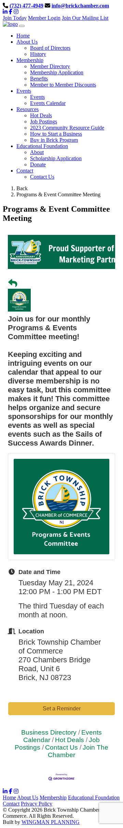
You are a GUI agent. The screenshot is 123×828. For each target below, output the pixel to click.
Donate (38, 164)
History (38, 54)
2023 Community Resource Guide (67, 128)
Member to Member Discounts (63, 85)
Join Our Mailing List (85, 18)
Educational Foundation (94, 797)
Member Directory (50, 66)
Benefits (39, 78)
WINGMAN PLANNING (51, 822)
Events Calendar (48, 103)
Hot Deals (41, 115)
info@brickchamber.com (80, 6)
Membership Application (56, 72)
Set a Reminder (62, 708)
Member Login (44, 18)
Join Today (15, 18)
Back (22, 188)
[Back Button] (12, 283)
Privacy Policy (36, 804)
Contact (11, 804)
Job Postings (43, 121)
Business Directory (49, 732)
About (37, 152)
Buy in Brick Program (54, 140)
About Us (27, 797)
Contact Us (42, 177)
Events (37, 97)
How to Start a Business (56, 134)
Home (9, 797)
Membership (53, 797)
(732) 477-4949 (26, 6)
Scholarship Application (56, 158)
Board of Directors (50, 48)
